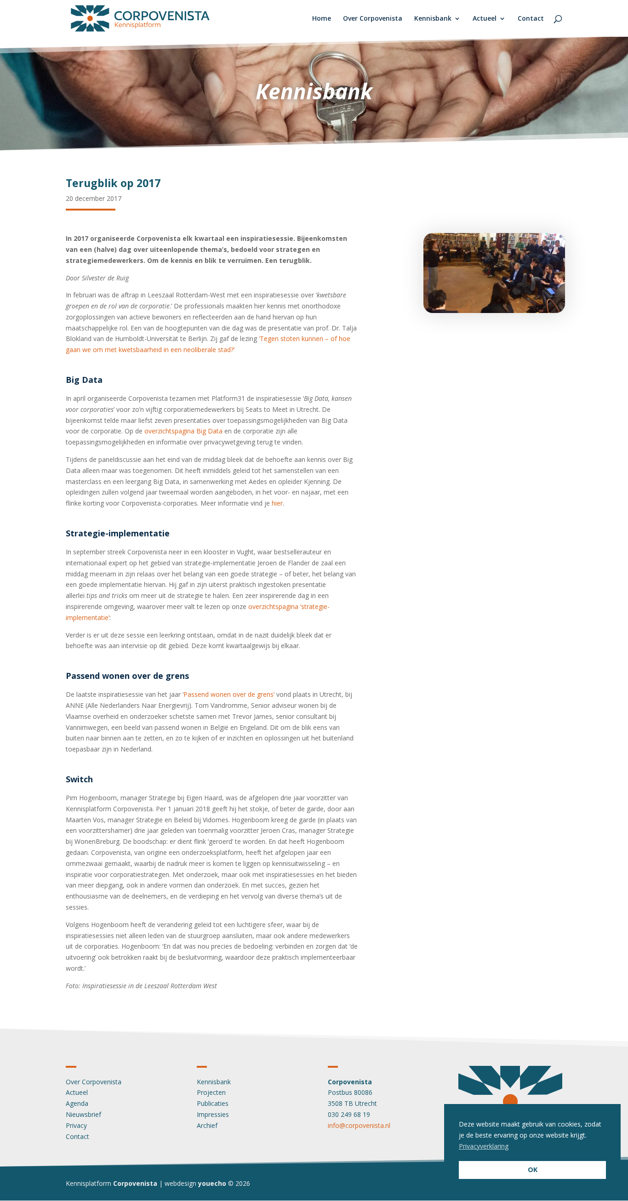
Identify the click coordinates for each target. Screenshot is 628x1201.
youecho (212, 1183)
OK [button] (532, 1169)
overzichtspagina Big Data (183, 431)
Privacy (76, 1125)
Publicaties (212, 1103)
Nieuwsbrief (83, 1114)
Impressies (213, 1114)
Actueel (485, 19)
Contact (531, 19)
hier (277, 503)
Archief (207, 1125)
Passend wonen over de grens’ (228, 694)
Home (321, 19)
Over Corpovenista (372, 19)
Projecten (211, 1092)
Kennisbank (432, 19)
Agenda (77, 1103)
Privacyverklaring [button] (483, 1146)
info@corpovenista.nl (359, 1125)
